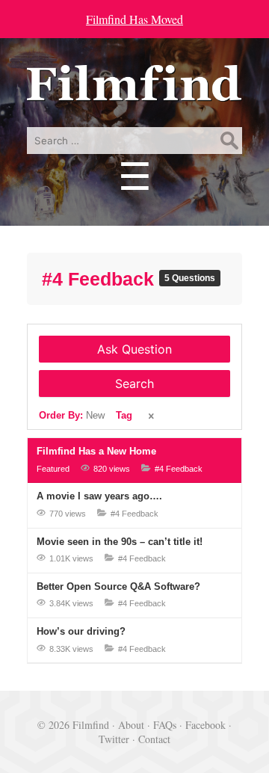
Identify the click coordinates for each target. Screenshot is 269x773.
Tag (124, 415)
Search (134, 383)
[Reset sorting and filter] (152, 416)
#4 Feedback (100, 278)
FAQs (164, 725)
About (131, 725)
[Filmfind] (134, 90)
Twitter (114, 739)
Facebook (205, 725)
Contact (154, 739)
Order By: (72, 415)
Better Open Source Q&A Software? (118, 586)
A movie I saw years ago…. (99, 496)
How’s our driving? (81, 631)
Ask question (134, 349)
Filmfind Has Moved (134, 19)
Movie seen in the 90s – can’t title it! (119, 541)
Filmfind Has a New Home (96, 451)
